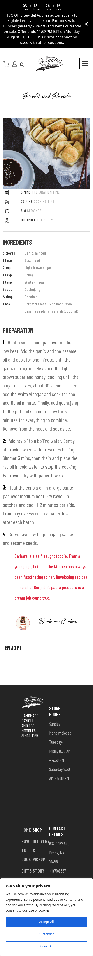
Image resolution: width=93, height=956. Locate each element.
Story (38, 870)
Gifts (26, 870)
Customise (46, 934)
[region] (46, 917)
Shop (37, 830)
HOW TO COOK (26, 850)
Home (26, 830)
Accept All (46, 921)
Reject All (46, 946)
